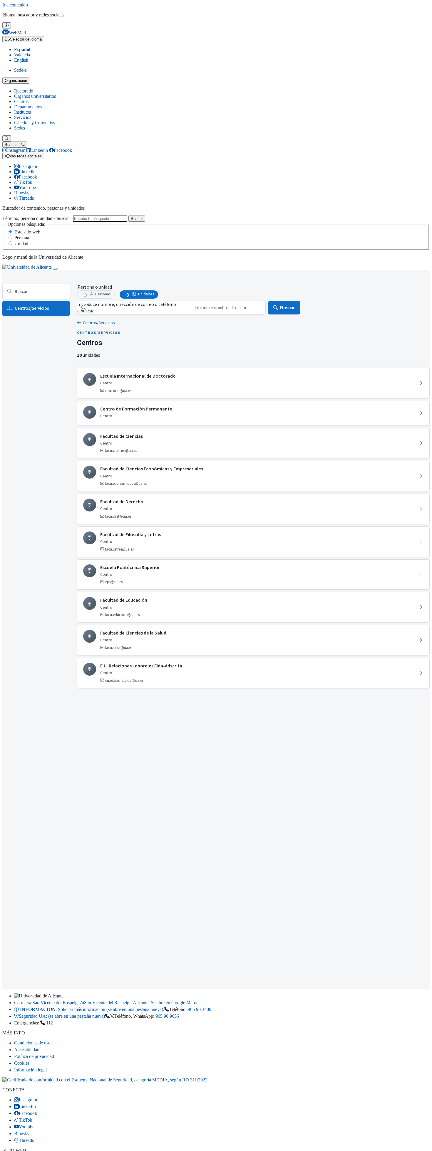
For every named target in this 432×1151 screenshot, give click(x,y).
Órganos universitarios (35, 96)
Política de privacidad (34, 1056)
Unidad (21, 243)
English (21, 60)
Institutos (22, 112)
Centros (21, 101)
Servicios (22, 117)
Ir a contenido (15, 4)
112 (49, 1022)
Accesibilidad (26, 1049)
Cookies (21, 1063)
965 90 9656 (167, 1016)
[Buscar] (6, 138)
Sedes (19, 127)
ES (23, 39)
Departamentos (28, 106)
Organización (16, 80)
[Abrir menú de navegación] (55, 269)
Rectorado (23, 90)
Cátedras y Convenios (34, 122)
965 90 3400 (199, 1009)
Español (22, 49)
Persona (21, 237)
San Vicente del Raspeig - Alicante (105, 1002)
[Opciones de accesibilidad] (6, 25)
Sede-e (20, 70)
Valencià (22, 54)
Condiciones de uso (32, 1042)
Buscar (137, 218)
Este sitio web (27, 231)
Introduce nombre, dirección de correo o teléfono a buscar (126, 307)
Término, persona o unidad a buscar (35, 218)
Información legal (30, 1069)
